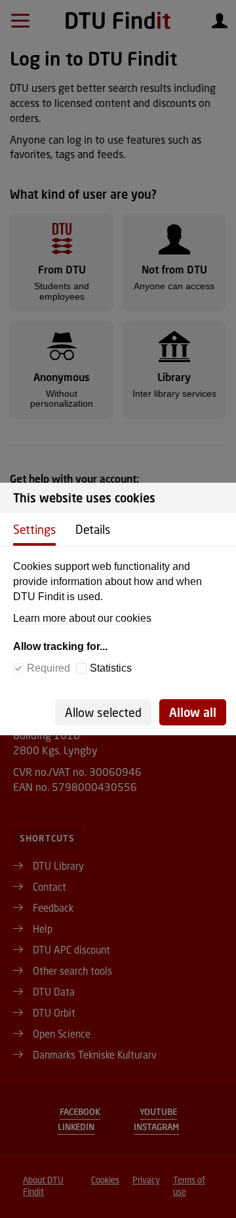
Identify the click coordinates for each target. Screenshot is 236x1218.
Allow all (192, 712)
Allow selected (103, 712)
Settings (34, 529)
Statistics (111, 668)
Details (92, 529)
